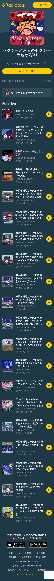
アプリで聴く (29, 71)
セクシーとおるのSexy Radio (23, 63)
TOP (11, 553)
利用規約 (42, 570)
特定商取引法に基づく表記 (34, 557)
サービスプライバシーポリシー (27, 565)
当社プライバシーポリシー (20, 570)
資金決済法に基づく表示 (27, 561)
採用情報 (12, 557)
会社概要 (41, 553)
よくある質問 (25, 553)
